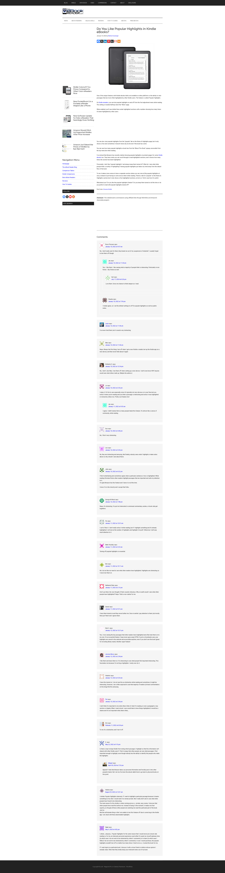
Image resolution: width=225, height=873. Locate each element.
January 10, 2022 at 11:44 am (117, 263)
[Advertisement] (130, 127)
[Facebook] (98, 41)
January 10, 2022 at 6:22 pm (114, 471)
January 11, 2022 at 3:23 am (113, 547)
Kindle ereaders (103, 102)
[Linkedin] (105, 41)
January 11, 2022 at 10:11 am (114, 566)
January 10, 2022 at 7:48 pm (114, 502)
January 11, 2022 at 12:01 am (114, 523)
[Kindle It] (112, 41)
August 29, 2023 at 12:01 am (114, 792)
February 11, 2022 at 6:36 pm (114, 725)
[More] (118, 41)
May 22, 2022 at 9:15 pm (112, 744)
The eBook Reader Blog (69, 167)
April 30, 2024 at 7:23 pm (116, 765)
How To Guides (67, 184)
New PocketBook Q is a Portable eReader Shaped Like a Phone (83, 103)
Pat (106, 699)
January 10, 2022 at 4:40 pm (114, 431)
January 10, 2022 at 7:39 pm (117, 301)
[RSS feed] (73, 196)
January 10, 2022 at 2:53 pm (114, 388)
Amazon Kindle (107, 189)
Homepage (65, 164)
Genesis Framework (119, 866)
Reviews (65, 181)
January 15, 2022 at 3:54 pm (114, 701)
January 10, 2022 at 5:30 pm (114, 450)
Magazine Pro (108, 866)
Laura (107, 323)
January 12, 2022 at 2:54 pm (114, 656)
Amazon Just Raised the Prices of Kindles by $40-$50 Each (83, 147)
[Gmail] (115, 41)
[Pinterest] (108, 41)
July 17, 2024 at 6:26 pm (118, 279)
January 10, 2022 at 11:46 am (114, 326)
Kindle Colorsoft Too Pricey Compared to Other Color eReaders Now (82, 90)
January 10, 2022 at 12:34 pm (114, 366)
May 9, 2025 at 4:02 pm (112, 829)
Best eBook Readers (68, 177)
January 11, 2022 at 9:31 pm (114, 609)
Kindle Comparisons (68, 174)
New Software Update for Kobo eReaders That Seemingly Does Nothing (83, 118)
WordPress (129, 866)
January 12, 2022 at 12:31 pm (114, 630)
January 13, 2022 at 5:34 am (113, 678)
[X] (101, 41)
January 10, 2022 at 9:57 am (113, 246)
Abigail (110, 763)
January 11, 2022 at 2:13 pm (114, 587)
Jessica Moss (109, 654)
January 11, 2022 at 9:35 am (116, 406)
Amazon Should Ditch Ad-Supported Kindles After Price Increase (82, 132)
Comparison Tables (68, 170)
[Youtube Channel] (70, 196)
